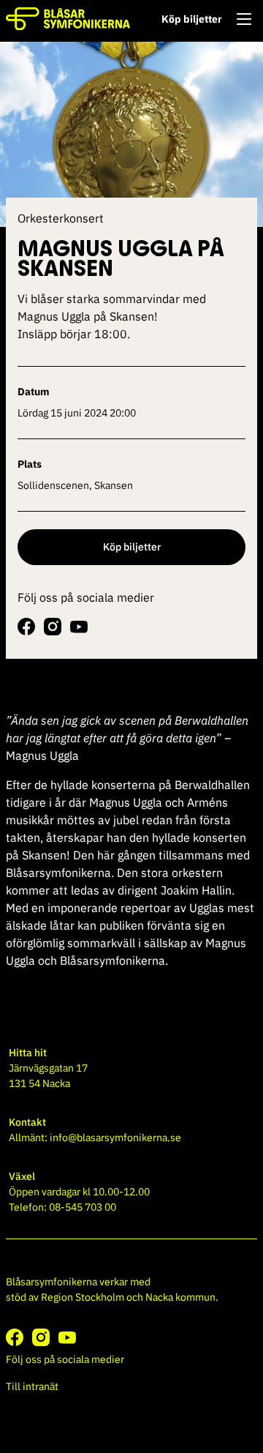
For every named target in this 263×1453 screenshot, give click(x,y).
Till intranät (32, 1386)
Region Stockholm (82, 1297)
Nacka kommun (180, 1297)
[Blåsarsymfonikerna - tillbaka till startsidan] (68, 18)
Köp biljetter (191, 19)
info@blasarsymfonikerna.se (115, 1137)
